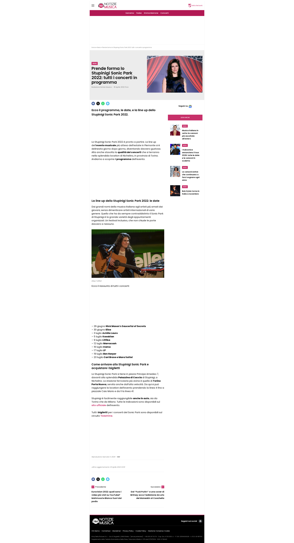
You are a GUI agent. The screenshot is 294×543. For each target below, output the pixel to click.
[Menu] (94, 5)
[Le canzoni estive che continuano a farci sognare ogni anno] (175, 174)
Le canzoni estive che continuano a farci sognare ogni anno (190, 176)
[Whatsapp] (103, 103)
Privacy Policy (128, 531)
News (99, 47)
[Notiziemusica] (107, 5)
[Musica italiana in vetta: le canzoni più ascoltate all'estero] (175, 133)
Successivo (156, 487)
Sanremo (130, 13)
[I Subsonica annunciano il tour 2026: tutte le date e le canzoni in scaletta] (175, 153)
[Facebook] (93, 103)
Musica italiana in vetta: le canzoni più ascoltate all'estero (190, 134)
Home (94, 47)
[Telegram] (107, 103)
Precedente (100, 487)
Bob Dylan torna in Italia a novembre (190, 192)
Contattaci (106, 531)
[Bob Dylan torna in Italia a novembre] (175, 191)
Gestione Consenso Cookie (159, 531)
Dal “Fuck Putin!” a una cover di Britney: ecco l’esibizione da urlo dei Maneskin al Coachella (147, 495)
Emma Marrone (151, 13)
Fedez (139, 13)
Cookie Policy (141, 531)
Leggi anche (185, 117)
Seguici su (183, 106)
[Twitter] (98, 103)
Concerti (164, 13)
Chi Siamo (96, 531)
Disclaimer (116, 531)
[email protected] (137, 536)
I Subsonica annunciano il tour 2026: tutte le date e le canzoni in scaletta (190, 155)
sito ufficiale (99, 405)
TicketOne (106, 415)
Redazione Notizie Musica (102, 87)
